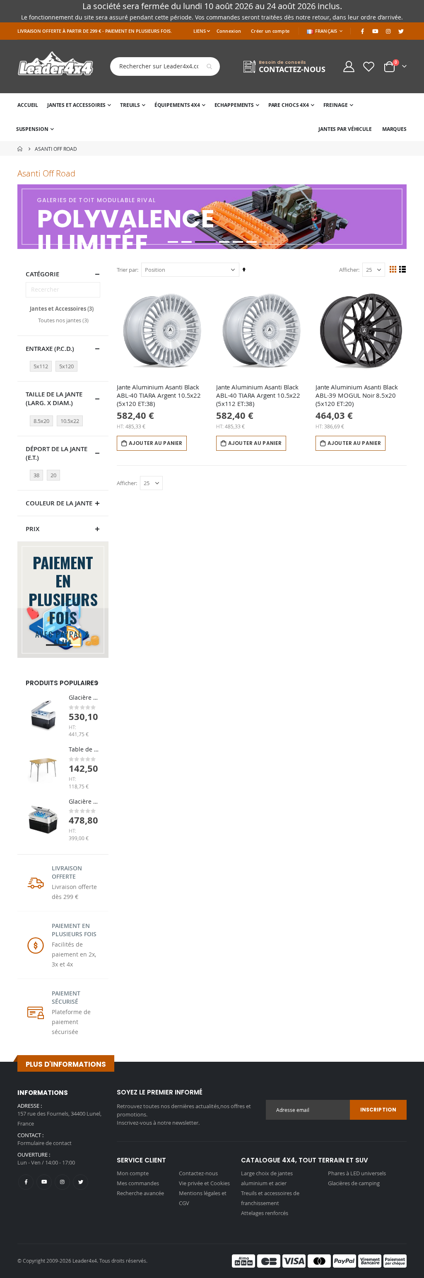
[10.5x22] (71, 414)
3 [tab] (205, 242)
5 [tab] (238, 242)
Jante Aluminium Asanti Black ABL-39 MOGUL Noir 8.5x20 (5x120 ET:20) (357, 395)
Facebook (26, 1182)
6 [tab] (251, 242)
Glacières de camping (354, 1183)
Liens (199, 31)
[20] (55, 468)
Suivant (399, 216)
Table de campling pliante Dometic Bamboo (84, 749)
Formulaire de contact (44, 1143)
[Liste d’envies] (369, 66)
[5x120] (67, 359)
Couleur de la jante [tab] (59, 503)
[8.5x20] (42, 414)
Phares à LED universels (357, 1173)
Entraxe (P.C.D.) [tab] (50, 348)
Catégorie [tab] (42, 274)
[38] (38, 468)
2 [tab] (186, 242)
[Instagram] (388, 31)
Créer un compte (270, 31)
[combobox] (158, 66)
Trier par (127, 269)
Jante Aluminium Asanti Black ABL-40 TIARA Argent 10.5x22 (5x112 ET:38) (258, 395)
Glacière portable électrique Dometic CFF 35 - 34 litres (84, 801)
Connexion (229, 31)
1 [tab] (173, 242)
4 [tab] (224, 242)
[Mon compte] (348, 66)
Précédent (24, 216)
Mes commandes (138, 1183)
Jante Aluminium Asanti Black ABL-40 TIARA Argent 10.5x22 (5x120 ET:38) (159, 395)
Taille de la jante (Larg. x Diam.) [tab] (54, 398)
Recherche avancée (140, 1193)
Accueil (20, 149)
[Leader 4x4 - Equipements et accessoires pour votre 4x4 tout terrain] (55, 66)
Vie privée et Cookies (204, 1183)
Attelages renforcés (264, 1213)
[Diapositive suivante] (96, 683)
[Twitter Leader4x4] (400, 31)
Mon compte (133, 1173)
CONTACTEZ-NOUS (292, 69)
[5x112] (42, 359)
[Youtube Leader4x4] (375, 31)
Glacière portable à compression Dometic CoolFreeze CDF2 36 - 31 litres (84, 697)
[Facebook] (362, 31)
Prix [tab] (32, 528)
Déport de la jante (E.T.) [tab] (56, 453)
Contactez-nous (198, 1173)
